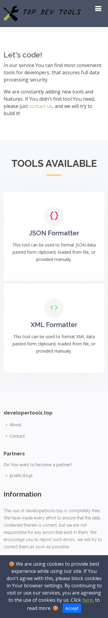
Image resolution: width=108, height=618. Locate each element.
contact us (40, 106)
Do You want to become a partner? (38, 465)
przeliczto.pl (21, 475)
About (15, 425)
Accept (72, 608)
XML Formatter (54, 325)
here (87, 600)
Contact (17, 436)
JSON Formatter (54, 233)
